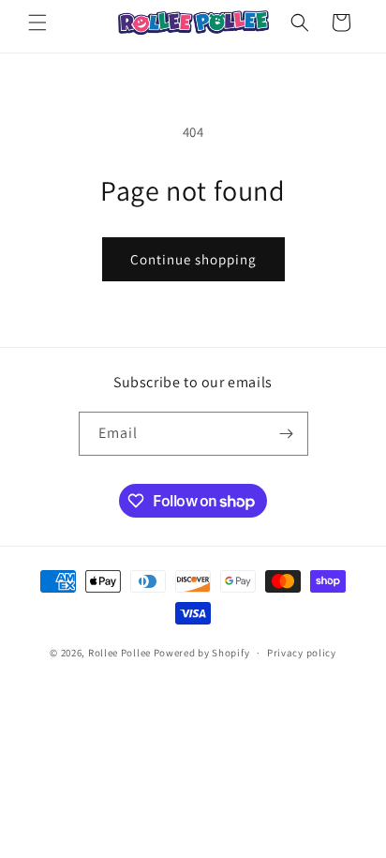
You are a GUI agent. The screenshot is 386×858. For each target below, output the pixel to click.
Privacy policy (301, 652)
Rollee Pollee (119, 652)
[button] (37, 22)
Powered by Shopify (202, 652)
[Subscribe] (286, 434)
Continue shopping (193, 259)
